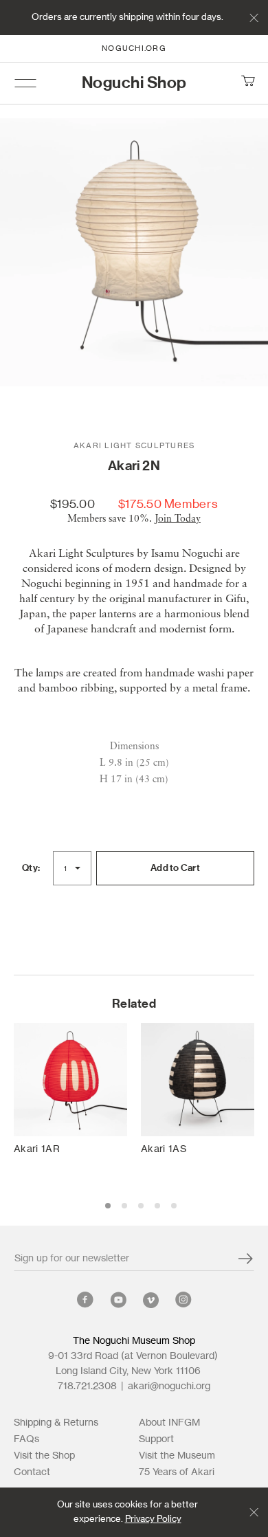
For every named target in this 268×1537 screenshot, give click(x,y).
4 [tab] (157, 1205)
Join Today (178, 519)
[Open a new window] (85, 1302)
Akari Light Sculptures (134, 446)
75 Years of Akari (176, 1472)
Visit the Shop (44, 1456)
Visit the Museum (177, 1456)
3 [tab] (141, 1205)
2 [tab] (124, 1205)
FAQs (26, 1439)
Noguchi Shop (134, 83)
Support (156, 1439)
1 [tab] (108, 1205)
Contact (32, 1472)
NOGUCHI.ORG (134, 48)
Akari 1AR (37, 1149)
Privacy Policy (153, 1519)
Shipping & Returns (56, 1423)
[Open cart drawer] (247, 83)
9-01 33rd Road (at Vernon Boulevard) (134, 1356)
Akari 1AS (163, 1149)
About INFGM (169, 1423)
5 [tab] (174, 1205)
